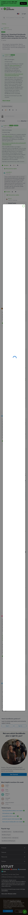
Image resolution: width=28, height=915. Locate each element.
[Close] (23, 206)
